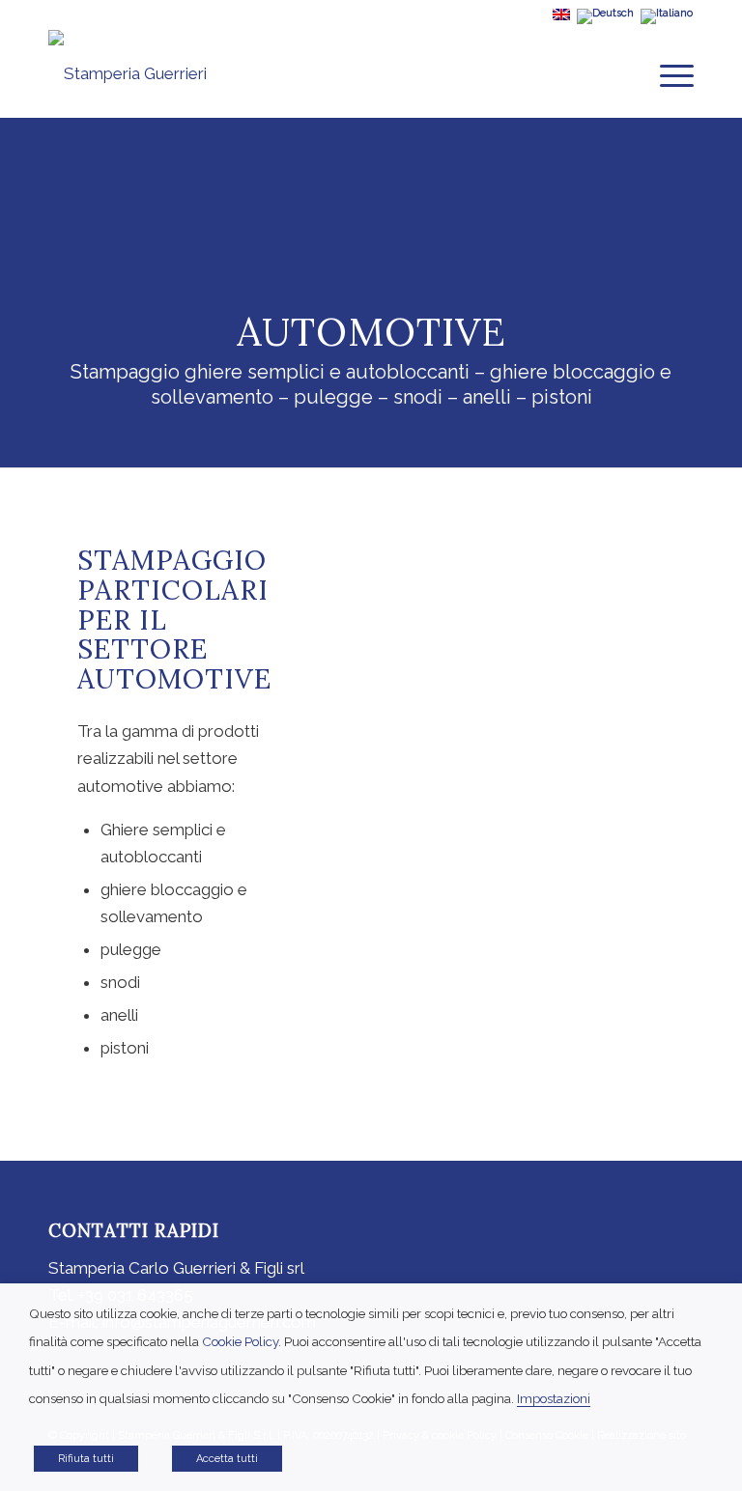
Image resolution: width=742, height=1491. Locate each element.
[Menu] (667, 73)
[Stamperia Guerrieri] (127, 73)
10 (570, 924)
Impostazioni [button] (553, 1398)
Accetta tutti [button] (227, 1458)
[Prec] (350, 815)
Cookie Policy (240, 1341)
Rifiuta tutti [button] (86, 1458)
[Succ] (650, 815)
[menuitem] (667, 73)
